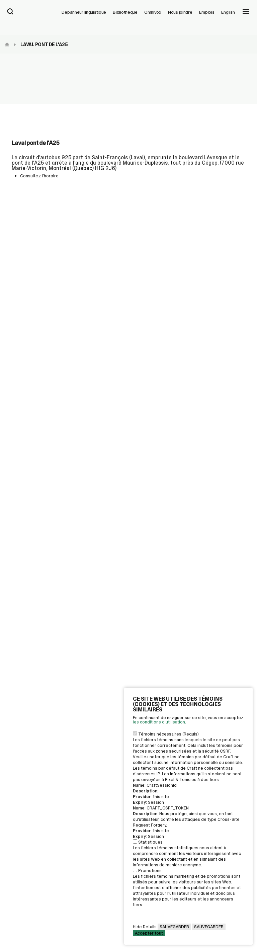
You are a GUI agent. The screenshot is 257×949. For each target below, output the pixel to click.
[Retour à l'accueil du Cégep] (8, 44)
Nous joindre (180, 12)
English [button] (228, 12)
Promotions (150, 870)
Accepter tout (149, 933)
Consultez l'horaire (39, 176)
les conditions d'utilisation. (159, 722)
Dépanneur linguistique (84, 12)
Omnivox (152, 12)
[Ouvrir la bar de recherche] (10, 12)
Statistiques (150, 842)
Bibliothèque (125, 12)
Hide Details (145, 927)
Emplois (207, 12)
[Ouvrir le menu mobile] (246, 12)
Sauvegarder (174, 927)
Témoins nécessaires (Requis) (168, 734)
